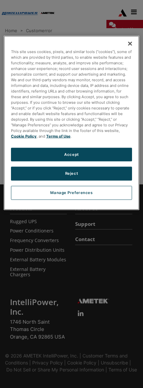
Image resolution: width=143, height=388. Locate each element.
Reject (71, 173)
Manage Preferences (71, 192)
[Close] (130, 43)
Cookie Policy (24, 136)
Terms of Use (58, 136)
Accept (71, 154)
